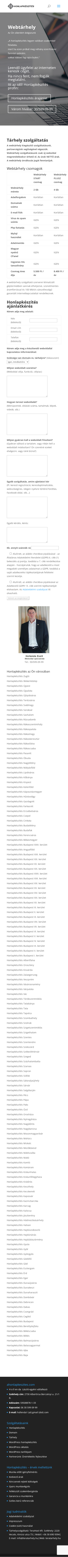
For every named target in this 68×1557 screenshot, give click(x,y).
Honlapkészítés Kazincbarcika (22, 1200)
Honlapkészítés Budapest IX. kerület (26, 916)
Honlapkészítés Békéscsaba (21, 1331)
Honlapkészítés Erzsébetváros (22, 811)
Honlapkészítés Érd (17, 1273)
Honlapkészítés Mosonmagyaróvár (25, 1133)
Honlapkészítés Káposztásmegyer (24, 791)
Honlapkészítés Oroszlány (20, 965)
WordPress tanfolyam (20, 1451)
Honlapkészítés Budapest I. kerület (25, 955)
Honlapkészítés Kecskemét (21, 1191)
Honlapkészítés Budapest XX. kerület (26, 863)
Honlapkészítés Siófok (18, 1075)
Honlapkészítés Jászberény (21, 1215)
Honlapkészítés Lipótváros (20, 772)
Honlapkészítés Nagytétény (21, 762)
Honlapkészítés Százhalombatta (23, 1061)
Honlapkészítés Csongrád (20, 1311)
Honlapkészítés (17, 1427)
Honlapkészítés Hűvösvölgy (21, 796)
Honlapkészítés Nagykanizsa (22, 1128)
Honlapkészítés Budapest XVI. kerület (26, 883)
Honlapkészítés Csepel (19, 815)
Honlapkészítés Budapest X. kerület (25, 912)
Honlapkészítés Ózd (17, 1109)
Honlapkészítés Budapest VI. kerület (26, 931)
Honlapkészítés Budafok (19, 830)
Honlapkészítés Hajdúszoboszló (23, 1229)
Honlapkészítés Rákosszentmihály (24, 724)
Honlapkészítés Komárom (20, 1167)
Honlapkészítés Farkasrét (20, 806)
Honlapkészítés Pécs (17, 1095)
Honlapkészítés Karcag (19, 1205)
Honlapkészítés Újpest (18, 685)
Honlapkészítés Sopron (19, 1071)
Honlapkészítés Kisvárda (20, 969)
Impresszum (15, 1521)
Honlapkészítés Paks (17, 1104)
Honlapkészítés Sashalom (20, 714)
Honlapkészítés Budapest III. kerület (26, 945)
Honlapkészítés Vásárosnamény (23, 984)
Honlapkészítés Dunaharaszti (22, 1292)
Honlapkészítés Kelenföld (20, 787)
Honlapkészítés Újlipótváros (21, 695)
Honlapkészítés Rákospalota (21, 729)
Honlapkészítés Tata (17, 1008)
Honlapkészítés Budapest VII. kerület (26, 926)
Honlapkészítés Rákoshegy (21, 734)
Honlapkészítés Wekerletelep (22, 681)
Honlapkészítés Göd (17, 1263)
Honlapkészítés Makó (18, 1157)
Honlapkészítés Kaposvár (20, 1196)
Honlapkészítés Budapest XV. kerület (26, 888)
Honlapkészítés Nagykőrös (20, 1123)
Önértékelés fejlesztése (34, 1456)
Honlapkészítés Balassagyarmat (23, 1345)
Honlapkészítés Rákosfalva (21, 743)
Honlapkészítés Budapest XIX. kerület (26, 868)
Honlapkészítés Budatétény (21, 825)
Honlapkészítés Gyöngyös (20, 1253)
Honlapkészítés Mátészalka (21, 1152)
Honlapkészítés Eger (17, 1278)
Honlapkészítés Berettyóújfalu (22, 1326)
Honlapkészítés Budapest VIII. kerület (26, 921)
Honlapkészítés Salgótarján (21, 1090)
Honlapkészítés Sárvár (18, 1085)
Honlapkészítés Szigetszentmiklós (24, 1027)
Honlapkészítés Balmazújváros (23, 1340)
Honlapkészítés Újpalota (19, 690)
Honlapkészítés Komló (18, 1162)
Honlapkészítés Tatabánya (20, 1003)
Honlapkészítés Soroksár (20, 709)
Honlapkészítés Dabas (18, 1306)
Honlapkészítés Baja (17, 1355)
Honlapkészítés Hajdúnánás (21, 1234)
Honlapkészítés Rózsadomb (21, 719)
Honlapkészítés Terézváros (21, 700)
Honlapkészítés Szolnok (19, 1022)
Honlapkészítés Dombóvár (20, 1297)
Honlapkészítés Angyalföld (21, 849)
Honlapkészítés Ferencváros (21, 835)
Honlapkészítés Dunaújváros (22, 1282)
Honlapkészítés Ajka (17, 1350)
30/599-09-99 (36, 661)
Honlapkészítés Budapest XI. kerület (26, 907)
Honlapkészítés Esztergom (20, 1268)
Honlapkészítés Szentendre (21, 1042)
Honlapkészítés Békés (18, 1335)
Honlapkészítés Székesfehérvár (23, 1051)
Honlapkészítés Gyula (18, 1244)
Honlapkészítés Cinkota (19, 820)
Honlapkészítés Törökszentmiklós (24, 998)
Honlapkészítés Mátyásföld (21, 767)
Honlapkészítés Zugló (18, 676)
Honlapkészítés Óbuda (19, 758)
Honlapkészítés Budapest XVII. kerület (27, 878)
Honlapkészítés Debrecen (20, 1302)
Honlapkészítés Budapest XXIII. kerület (27, 844)
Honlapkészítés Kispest (19, 782)
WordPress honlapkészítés (23, 1442)
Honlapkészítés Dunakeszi (20, 1287)
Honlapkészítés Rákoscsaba (21, 748)
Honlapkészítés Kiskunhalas (21, 1172)
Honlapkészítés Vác (17, 994)
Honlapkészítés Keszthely (20, 1186)
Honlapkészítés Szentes (19, 1037)
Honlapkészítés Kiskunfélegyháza (24, 1176)
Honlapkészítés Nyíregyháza (22, 1119)
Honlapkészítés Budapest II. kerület (25, 950)
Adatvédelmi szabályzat (35, 589)
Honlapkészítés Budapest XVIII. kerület (27, 873)
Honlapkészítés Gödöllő (19, 1258)
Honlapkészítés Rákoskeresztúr (23, 738)
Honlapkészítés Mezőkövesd (21, 1147)
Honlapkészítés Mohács (19, 1138)
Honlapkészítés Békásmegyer (22, 839)
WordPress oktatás (19, 1447)
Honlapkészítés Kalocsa (19, 1210)
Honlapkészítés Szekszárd (20, 1047)
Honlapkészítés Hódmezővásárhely (25, 1220)
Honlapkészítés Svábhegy (20, 705)
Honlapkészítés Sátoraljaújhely (23, 1080)
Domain (13, 1432)
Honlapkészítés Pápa (18, 1099)
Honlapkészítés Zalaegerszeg (22, 974)
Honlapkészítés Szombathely (22, 1018)
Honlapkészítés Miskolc (19, 1143)
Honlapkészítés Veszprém (20, 979)
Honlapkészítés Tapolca (19, 1013)
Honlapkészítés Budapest (20, 1321)
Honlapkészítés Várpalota (20, 989)
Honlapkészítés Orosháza (20, 1114)
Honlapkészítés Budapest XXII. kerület (27, 854)
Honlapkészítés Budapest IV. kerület (26, 941)
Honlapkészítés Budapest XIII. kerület (26, 897)
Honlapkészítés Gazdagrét (20, 801)
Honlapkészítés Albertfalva (21, 960)
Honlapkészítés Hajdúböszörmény (25, 1239)
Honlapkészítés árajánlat (29, 98)
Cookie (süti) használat (21, 1525)
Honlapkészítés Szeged (19, 1056)
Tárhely (13, 1437)
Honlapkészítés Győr (17, 1249)
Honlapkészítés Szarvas (19, 1066)
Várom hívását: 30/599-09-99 (32, 109)
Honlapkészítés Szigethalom (21, 1032)
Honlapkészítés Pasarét (19, 753)
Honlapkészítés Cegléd (19, 1316)
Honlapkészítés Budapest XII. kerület (26, 902)
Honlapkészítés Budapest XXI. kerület (26, 859)
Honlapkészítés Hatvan (19, 1225)
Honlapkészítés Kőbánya (20, 777)
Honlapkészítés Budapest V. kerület (25, 936)
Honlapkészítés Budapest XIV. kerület (26, 892)
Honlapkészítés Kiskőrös (19, 1181)
